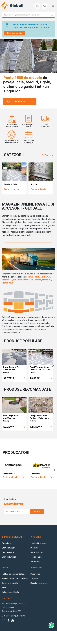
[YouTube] (12, 620)
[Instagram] (3, 620)
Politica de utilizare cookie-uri (15, 578)
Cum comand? (8, 548)
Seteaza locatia (14, 33)
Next (53, 178)
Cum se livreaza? (9, 557)
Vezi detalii (20, 101)
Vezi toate (48, 155)
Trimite (36, 511)
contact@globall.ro (16, 616)
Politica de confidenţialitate (13, 574)
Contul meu (7, 543)
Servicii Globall (36, 552)
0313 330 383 (15, 611)
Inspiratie (34, 578)
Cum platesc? (8, 552)
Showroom (35, 561)
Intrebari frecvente (38, 543)
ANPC (4, 587)
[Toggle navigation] (52, 6)
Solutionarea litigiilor (10, 592)
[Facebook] (8, 620)
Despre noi (35, 574)
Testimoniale (36, 557)
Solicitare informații (38, 583)
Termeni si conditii (10, 583)
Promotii (34, 548)
